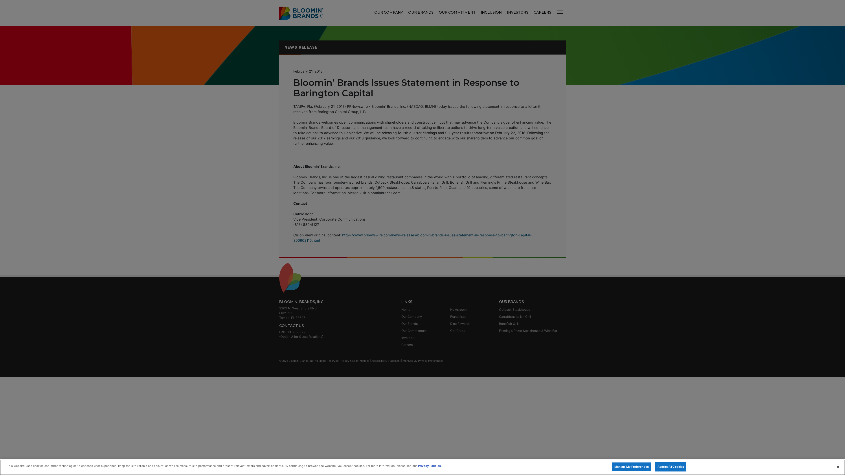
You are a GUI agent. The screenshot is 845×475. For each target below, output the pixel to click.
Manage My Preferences (631, 466)
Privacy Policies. (430, 466)
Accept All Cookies (671, 466)
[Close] (838, 467)
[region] (422, 467)
